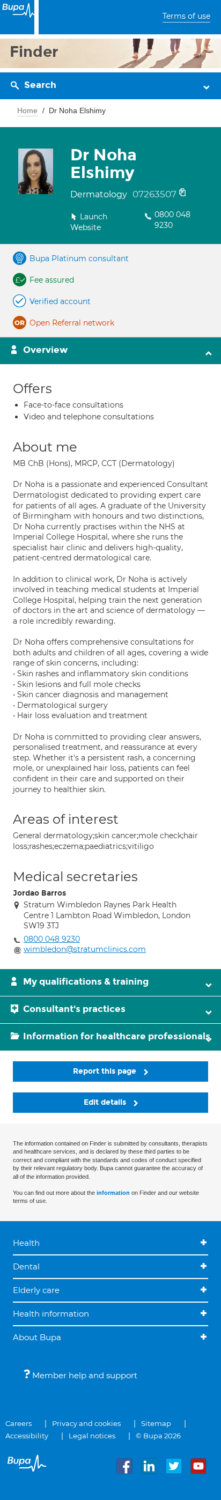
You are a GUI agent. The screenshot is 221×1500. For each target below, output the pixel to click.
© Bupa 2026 (158, 1435)
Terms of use (186, 16)
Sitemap (156, 1423)
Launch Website (88, 222)
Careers (18, 1423)
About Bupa (37, 1337)
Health (26, 1243)
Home (27, 110)
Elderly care (36, 1290)
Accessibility (26, 1435)
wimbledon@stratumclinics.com (85, 949)
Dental (26, 1266)
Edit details (106, 1102)
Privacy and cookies (86, 1423)
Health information (51, 1314)
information (113, 1192)
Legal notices (92, 1435)
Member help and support (83, 1375)
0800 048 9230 (172, 220)
